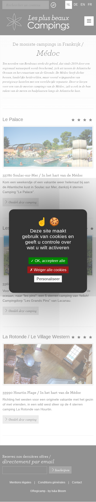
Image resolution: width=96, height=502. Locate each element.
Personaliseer (48, 279)
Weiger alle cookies (49, 270)
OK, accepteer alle (49, 261)
